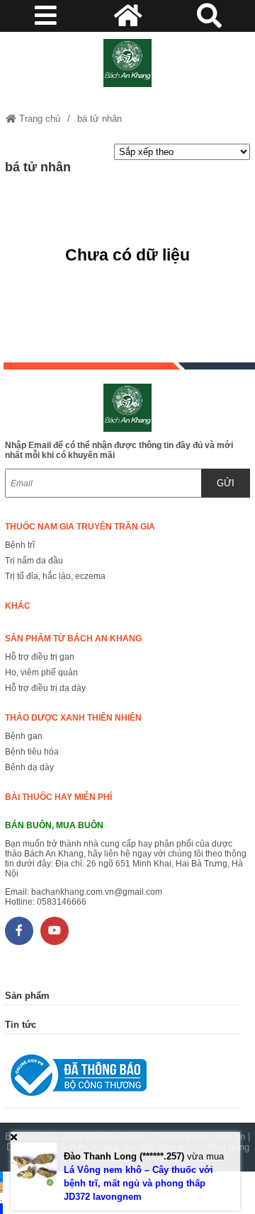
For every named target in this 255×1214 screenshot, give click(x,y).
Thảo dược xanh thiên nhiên (73, 718)
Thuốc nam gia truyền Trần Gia (80, 527)
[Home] (127, 63)
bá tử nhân (99, 118)
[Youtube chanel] (54, 931)
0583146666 (61, 902)
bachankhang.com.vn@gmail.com (96, 892)
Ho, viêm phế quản (41, 672)
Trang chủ (38, 118)
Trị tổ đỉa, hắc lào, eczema (55, 576)
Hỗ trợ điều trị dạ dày (45, 688)
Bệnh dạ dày (29, 767)
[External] (122, 1078)
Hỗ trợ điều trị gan (39, 657)
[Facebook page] (19, 931)
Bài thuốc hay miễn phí (58, 797)
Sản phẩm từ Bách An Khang (73, 638)
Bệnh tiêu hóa (32, 752)
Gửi (225, 483)
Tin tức (20, 1024)
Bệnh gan (23, 736)
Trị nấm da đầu (34, 561)
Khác (17, 606)
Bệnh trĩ (20, 545)
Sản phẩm (27, 995)
